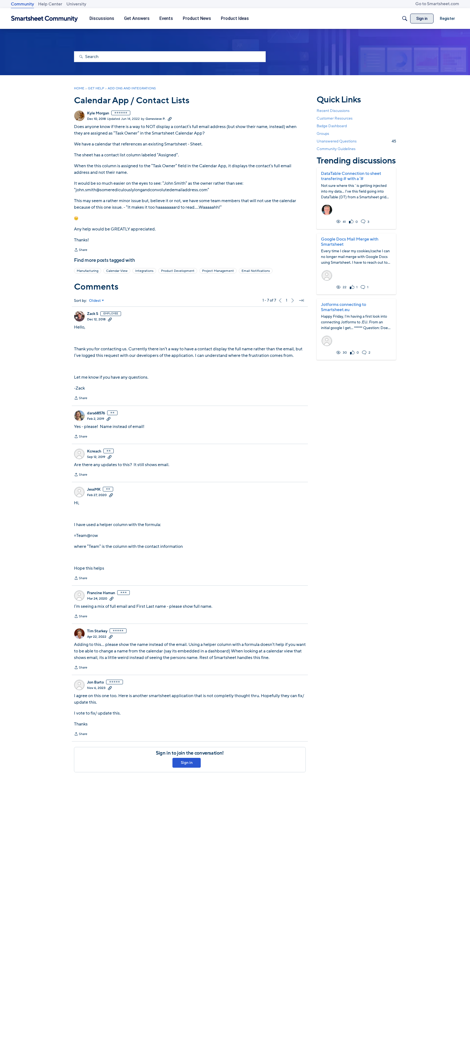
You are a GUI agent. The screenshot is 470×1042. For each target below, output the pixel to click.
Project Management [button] (218, 271)
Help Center (50, 4)
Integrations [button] (144, 271)
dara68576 (96, 413)
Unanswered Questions (356, 141)
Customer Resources (334, 118)
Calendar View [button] (117, 271)
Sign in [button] (187, 762)
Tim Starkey (97, 631)
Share (80, 250)
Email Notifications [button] (256, 271)
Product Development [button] (177, 271)
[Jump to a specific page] (301, 300)
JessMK (94, 489)
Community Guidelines (336, 148)
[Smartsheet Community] (44, 18)
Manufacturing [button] (87, 271)
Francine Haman (101, 593)
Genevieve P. (155, 119)
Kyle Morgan (98, 113)
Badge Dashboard (332, 125)
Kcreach (94, 451)
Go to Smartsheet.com (437, 4)
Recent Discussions (333, 110)
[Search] (405, 18)
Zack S (92, 313)
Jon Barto (95, 682)
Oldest (95, 300)
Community (22, 4)
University (76, 4)
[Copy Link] (169, 118)
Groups (323, 133)
